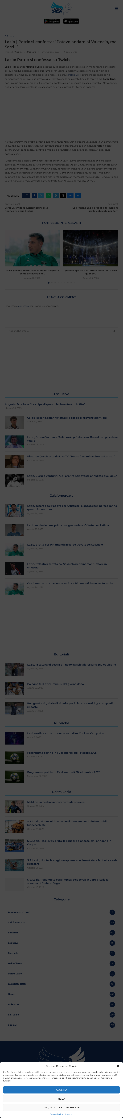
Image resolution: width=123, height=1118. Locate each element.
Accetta (61, 1089)
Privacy (68, 1114)
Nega (61, 1098)
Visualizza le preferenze (62, 1107)
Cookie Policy (56, 1114)
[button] (118, 1066)
